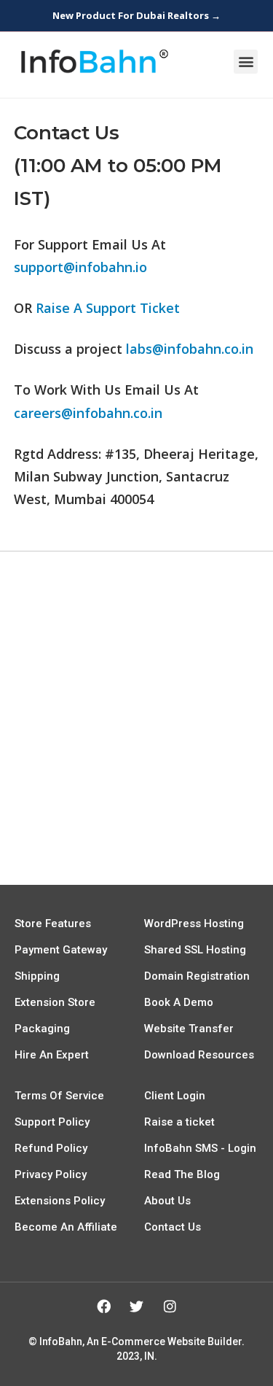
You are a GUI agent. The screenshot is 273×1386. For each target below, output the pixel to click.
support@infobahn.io (80, 267)
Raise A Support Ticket (108, 308)
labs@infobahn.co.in (189, 348)
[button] (246, 62)
